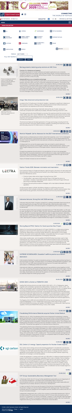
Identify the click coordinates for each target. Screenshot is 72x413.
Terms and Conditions (7, 409)
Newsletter (41, 19)
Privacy (15, 409)
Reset (29, 59)
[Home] (10, 15)
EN (55, 19)
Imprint (21, 409)
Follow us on (5, 410)
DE (53, 19)
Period (13, 54)
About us (14, 19)
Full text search (10, 57)
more (68, 94)
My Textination (6, 19)
